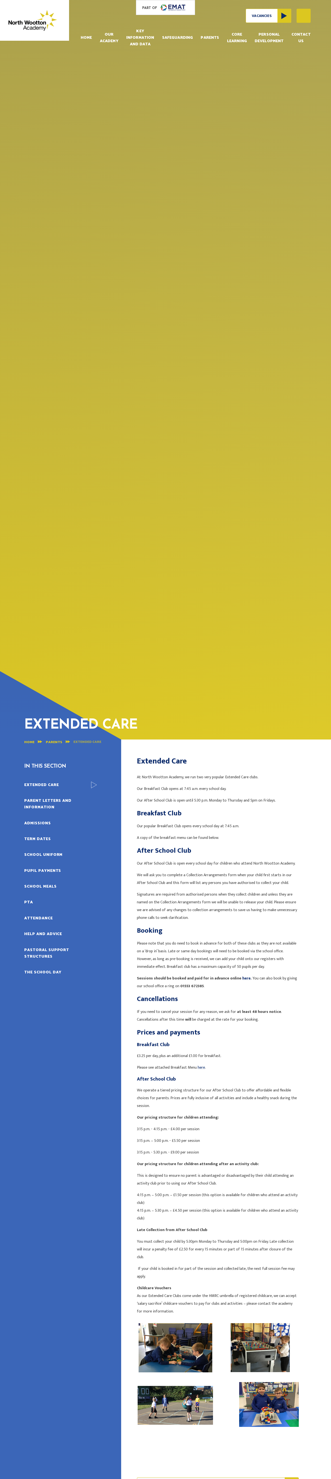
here (246, 978)
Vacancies (261, 16)
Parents (54, 742)
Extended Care (87, 742)
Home (29, 742)
